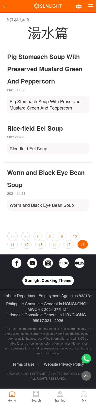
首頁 (9, 19)
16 (83, 244)
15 (69, 244)
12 (27, 244)
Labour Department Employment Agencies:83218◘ (48, 295)
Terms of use (23, 364)
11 (13, 244)
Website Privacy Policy (64, 364)
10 (75, 236)
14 (55, 244)
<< (13, 236)
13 (41, 244)
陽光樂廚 (22, 19)
